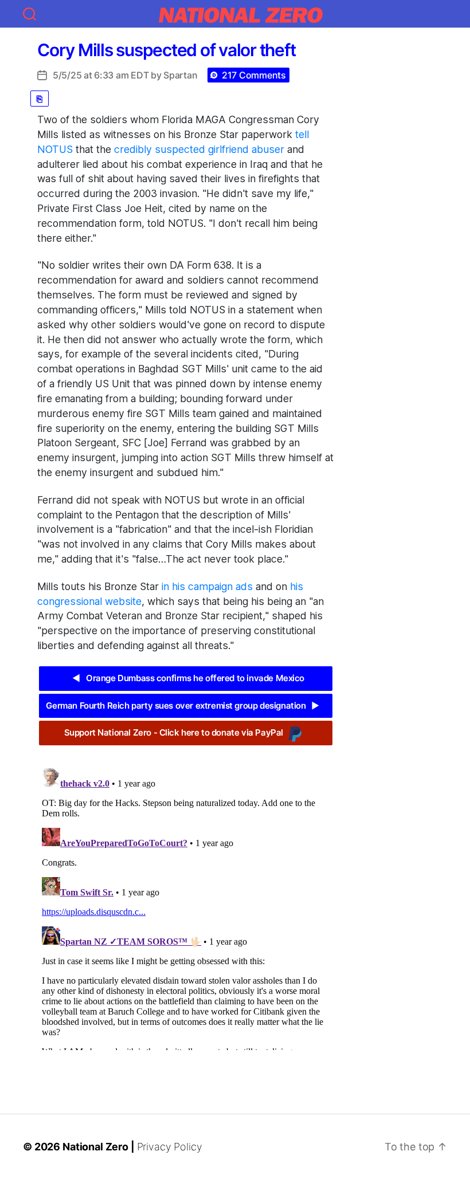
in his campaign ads (207, 586)
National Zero (95, 1147)
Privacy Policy (169, 1147)
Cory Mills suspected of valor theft (166, 50)
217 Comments (254, 75)
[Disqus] (185, 907)
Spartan (180, 75)
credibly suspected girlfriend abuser (199, 149)
